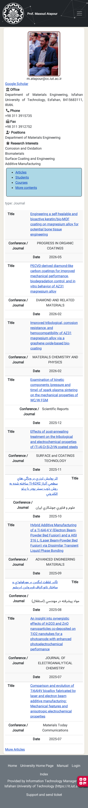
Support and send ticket (44, 795)
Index (44, 774)
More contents (26, 188)
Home (12, 766)
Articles (20, 172)
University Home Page (36, 766)
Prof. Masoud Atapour (42, 14)
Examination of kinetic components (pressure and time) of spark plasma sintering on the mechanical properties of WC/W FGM (54, 390)
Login (76, 766)
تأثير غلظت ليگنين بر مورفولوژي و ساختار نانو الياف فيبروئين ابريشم (35, 585)
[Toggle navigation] (79, 13)
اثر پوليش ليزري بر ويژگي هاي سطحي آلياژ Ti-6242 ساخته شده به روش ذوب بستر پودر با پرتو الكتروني (33, 486)
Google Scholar (16, 84)
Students (22, 178)
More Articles (15, 750)
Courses (21, 183)
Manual (62, 766)
